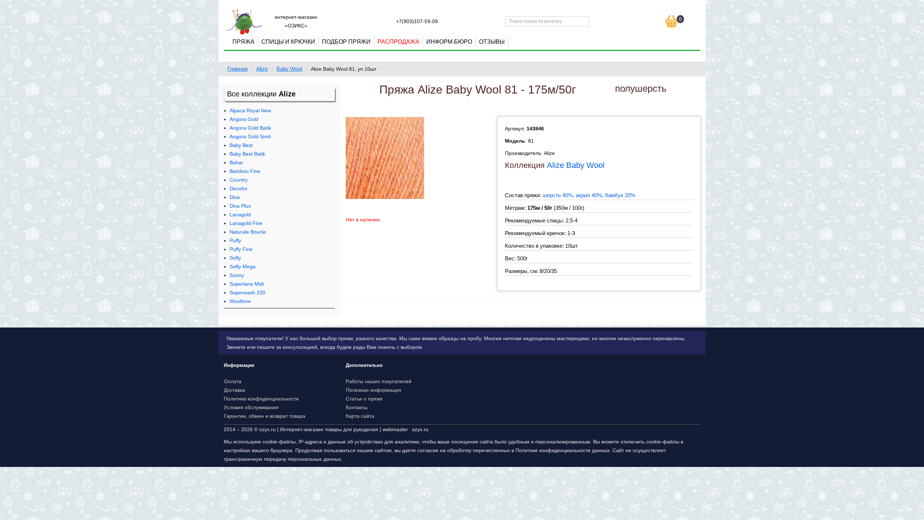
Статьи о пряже (364, 399)
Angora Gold (244, 119)
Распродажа (398, 42)
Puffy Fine (241, 249)
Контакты (356, 407)
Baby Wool (289, 69)
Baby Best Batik (247, 154)
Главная (237, 69)
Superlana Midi (247, 284)
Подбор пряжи (346, 42)
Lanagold (240, 214)
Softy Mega (243, 266)
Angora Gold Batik (250, 128)
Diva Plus (240, 206)
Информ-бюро (449, 42)
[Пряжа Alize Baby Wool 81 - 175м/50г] (385, 158)
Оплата (232, 381)
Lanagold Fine (246, 223)
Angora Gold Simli (250, 136)
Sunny (237, 275)
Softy (235, 258)
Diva (235, 197)
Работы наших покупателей (378, 381)
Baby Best (241, 145)
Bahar (236, 162)
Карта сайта (360, 416)
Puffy (235, 240)
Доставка (234, 390)
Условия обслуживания (251, 407)
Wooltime (240, 301)
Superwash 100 (247, 292)
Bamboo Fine (245, 171)
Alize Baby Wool (576, 165)
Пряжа (243, 42)
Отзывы (492, 42)
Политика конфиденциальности (261, 399)
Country (239, 180)
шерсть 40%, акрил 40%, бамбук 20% (588, 195)
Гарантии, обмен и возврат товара (264, 416)
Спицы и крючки (288, 42)
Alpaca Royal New (250, 110)
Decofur (239, 188)
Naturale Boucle (248, 232)
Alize (262, 69)
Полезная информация (373, 390)
